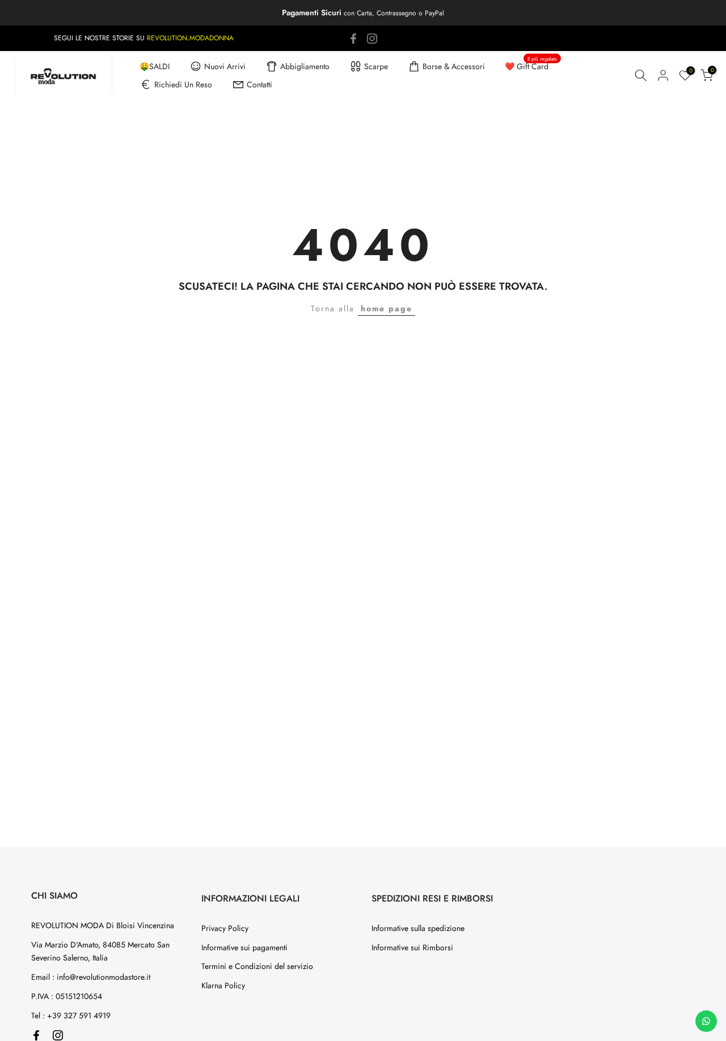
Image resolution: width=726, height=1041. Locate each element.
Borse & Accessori (454, 66)
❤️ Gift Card (531, 66)
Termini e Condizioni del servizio (257, 966)
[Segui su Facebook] (353, 38)
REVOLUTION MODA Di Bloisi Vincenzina (102, 925)
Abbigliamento (305, 66)
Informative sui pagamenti (244, 947)
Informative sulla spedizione (418, 928)
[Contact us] (706, 1021)
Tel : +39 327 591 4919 (71, 1015)
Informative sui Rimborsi (412, 947)
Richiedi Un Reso (183, 84)
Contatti (259, 84)
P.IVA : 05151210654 (66, 996)
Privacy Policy (224, 928)
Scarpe (376, 66)
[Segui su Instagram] (372, 38)
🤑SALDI (155, 66)
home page (386, 308)
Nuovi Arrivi (225, 66)
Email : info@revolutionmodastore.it (90, 977)
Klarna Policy (223, 985)
